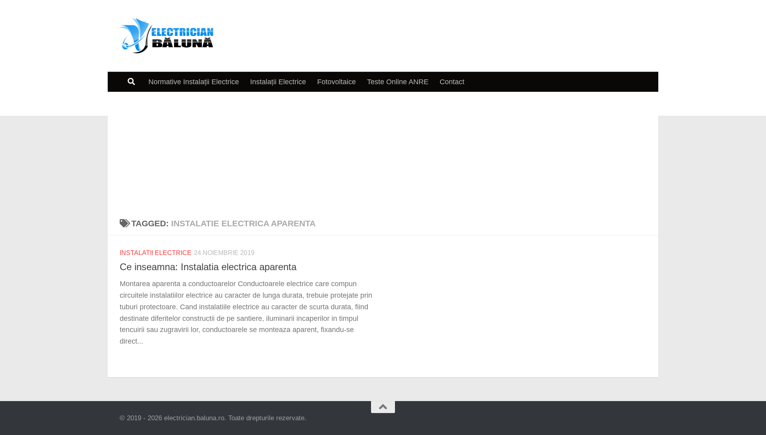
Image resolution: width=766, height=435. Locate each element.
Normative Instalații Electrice (193, 82)
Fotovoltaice (336, 82)
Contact (452, 82)
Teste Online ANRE (397, 82)
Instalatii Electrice (156, 252)
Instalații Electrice (278, 82)
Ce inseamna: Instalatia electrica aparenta (208, 267)
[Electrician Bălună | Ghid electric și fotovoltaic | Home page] (167, 36)
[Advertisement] (383, 152)
